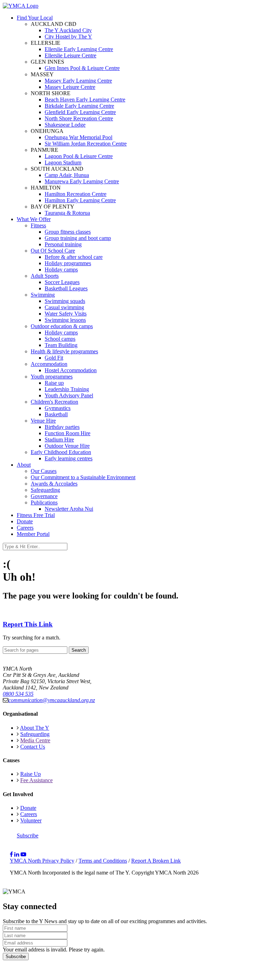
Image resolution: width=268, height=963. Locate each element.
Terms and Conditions (103, 861)
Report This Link (28, 624)
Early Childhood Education (61, 452)
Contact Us (32, 747)
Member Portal (33, 534)
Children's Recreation (54, 402)
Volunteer (31, 820)
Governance (44, 496)
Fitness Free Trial (36, 515)
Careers (25, 528)
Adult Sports (45, 276)
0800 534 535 (18, 694)
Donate (25, 521)
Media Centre (35, 740)
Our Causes (44, 471)
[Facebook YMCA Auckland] (11, 854)
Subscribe (27, 835)
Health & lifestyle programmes (64, 351)
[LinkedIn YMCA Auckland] (16, 854)
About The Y (34, 728)
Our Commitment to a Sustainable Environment (83, 477)
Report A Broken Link (156, 861)
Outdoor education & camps (62, 326)
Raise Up (30, 774)
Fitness (38, 225)
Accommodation (49, 364)
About (24, 465)
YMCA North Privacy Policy (42, 861)
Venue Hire (43, 421)
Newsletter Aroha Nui (69, 509)
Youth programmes (52, 377)
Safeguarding (45, 490)
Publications (44, 502)
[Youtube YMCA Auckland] (23, 854)
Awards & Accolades (54, 484)
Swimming (43, 295)
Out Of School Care (53, 251)
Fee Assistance (36, 780)
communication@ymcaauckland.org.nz (51, 700)
